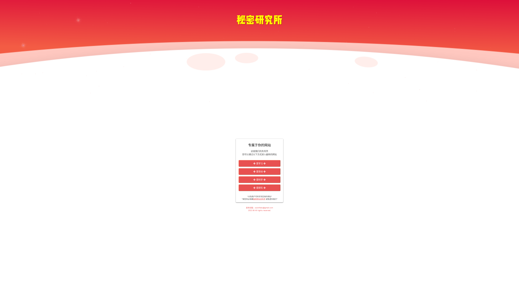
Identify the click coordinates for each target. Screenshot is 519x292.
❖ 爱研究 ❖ (259, 187)
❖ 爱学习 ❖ (259, 163)
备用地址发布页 (259, 199)
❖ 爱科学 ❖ (259, 179)
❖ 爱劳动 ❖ (259, 171)
